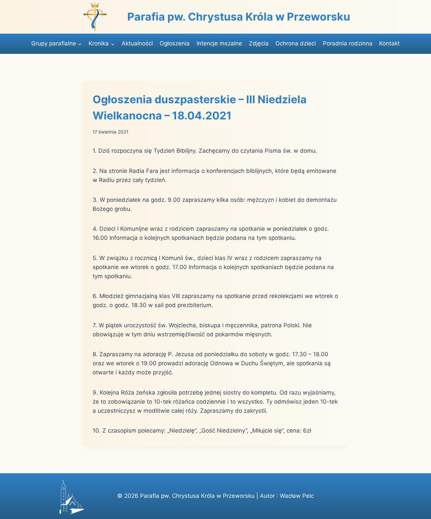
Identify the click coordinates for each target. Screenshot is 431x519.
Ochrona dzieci (295, 43)
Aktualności (137, 43)
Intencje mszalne (219, 43)
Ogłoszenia (175, 43)
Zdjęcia (259, 43)
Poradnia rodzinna (347, 43)
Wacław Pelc (297, 495)
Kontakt (389, 43)
